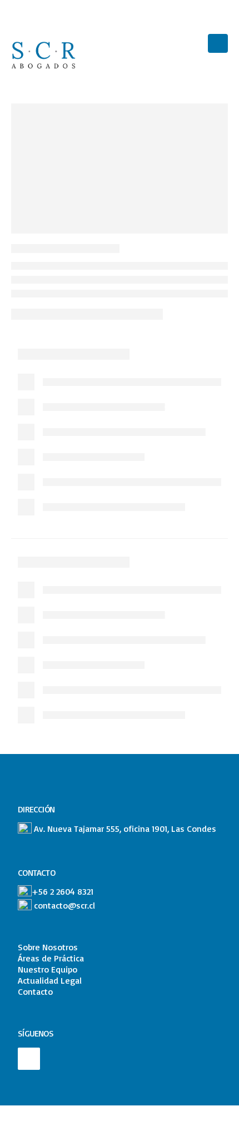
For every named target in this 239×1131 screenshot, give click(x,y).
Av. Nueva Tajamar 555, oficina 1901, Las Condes (125, 828)
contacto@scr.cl (64, 905)
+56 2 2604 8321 (62, 891)
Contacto (35, 991)
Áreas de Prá (42, 958)
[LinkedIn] (29, 1059)
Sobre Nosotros (48, 947)
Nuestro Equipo (47, 969)
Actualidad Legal (50, 980)
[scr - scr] (45, 54)
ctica (75, 958)
